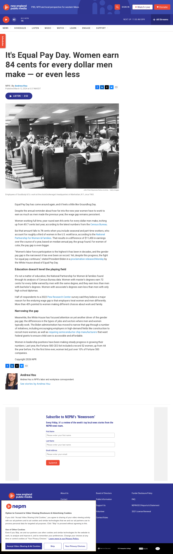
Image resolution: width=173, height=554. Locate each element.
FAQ (133, 499)
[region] (48, 525)
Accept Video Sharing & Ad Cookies (24, 546)
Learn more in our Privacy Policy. (64, 539)
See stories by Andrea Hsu (35, 383)
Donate (163, 7)
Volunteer (100, 512)
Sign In (125, 7)
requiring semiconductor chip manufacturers (73, 332)
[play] (6, 19)
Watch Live (143, 7)
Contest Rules (102, 518)
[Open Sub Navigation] (10, 28)
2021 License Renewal (141, 512)
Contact (64, 499)
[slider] (18, 19)
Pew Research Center (59, 297)
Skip (53, 546)
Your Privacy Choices (75, 546)
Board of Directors (104, 493)
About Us (64, 493)
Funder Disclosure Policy (142, 493)
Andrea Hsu (21, 85)
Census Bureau (98, 224)
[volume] (14, 20)
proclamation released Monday (87, 259)
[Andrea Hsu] (11, 381)
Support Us (101, 505)
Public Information (104, 499)
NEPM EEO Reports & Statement (145, 505)
